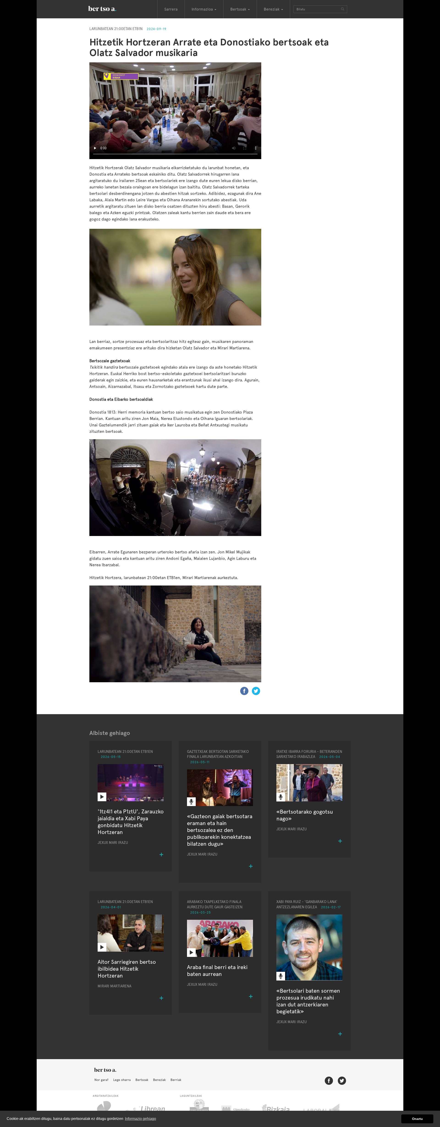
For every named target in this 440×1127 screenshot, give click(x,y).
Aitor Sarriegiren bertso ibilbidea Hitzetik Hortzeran (127, 969)
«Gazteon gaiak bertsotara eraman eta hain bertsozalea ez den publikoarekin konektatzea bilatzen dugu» (219, 830)
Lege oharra (122, 1080)
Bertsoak (141, 1080)
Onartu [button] (417, 1119)
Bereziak (159, 1080)
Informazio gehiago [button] (140, 1119)
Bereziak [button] (272, 9)
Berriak (175, 1080)
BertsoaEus (109, 8)
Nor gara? (101, 1080)
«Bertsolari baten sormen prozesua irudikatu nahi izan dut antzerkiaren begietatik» (308, 1001)
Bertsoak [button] (239, 9)
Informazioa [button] (203, 9)
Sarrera (171, 9)
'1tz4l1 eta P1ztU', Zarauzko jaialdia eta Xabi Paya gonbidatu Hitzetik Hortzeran (131, 821)
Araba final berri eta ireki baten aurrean (217, 970)
